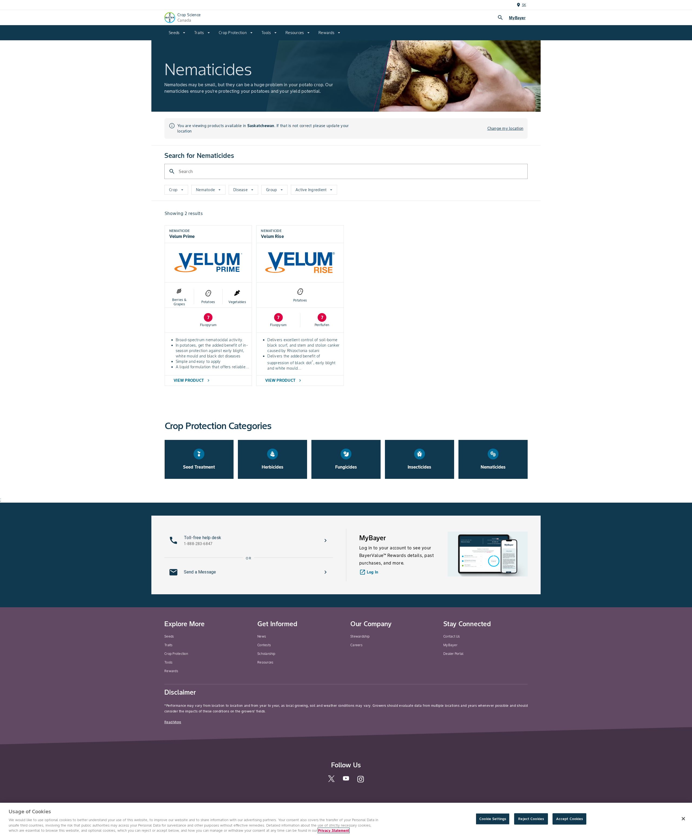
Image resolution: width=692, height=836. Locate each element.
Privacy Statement (333, 830)
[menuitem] (177, 32)
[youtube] (346, 780)
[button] (248, 540)
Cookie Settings (492, 819)
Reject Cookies (531, 819)
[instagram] (360, 781)
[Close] (683, 819)
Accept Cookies (569, 819)
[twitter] (331, 781)
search (500, 17)
